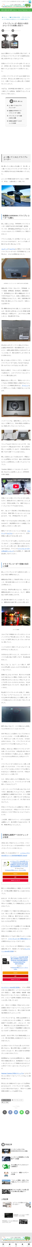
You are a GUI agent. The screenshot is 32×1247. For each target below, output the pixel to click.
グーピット (25, 385)
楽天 (15, 877)
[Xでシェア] (5, 1112)
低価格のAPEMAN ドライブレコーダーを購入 (15, 112)
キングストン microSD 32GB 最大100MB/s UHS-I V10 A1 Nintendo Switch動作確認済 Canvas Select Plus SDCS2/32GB (19, 960)
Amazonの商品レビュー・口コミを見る (16, 870)
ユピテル (12, 249)
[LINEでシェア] (22, 1112)
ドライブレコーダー (18, 1100)
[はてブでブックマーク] (16, 1112)
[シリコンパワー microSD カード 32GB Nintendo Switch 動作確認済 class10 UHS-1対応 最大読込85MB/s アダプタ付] (5, 863)
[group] (15, 1205)
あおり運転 (5, 1102)
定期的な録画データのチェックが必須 (15, 122)
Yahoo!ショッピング (15, 880)
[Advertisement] (16, 140)
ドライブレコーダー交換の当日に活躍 (15, 117)
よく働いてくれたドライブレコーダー (15, 106)
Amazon (15, 873)
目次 (15, 101)
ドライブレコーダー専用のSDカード (19, 938)
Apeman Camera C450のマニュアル (12, 1073)
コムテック (4, 249)
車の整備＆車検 (6, 1100)
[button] (30, 1)
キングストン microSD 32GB (10, 987)
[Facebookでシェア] (10, 1112)
